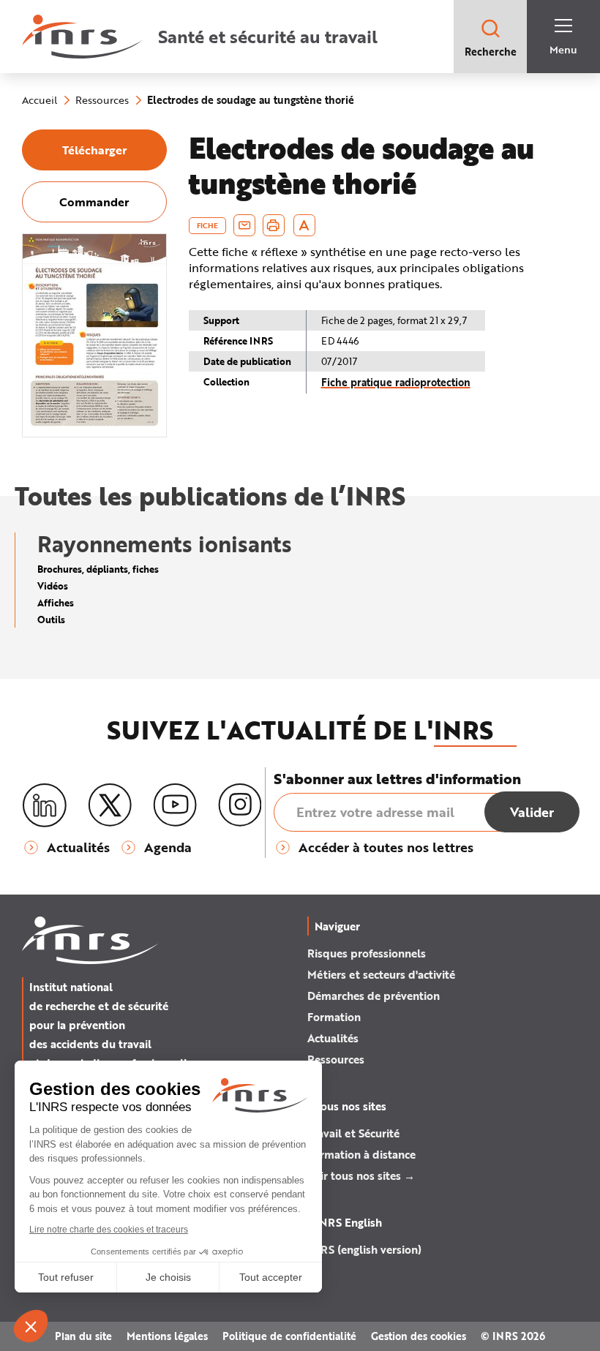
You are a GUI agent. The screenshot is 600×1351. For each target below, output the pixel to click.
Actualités (333, 1038)
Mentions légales (167, 1336)
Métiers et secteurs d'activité (381, 974)
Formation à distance (361, 1154)
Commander (94, 201)
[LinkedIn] (45, 806)
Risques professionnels (366, 953)
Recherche (491, 51)
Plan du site (83, 1336)
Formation (334, 1017)
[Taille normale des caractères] (304, 225)
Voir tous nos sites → (361, 1175)
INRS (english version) (364, 1249)
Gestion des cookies (418, 1336)
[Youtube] (175, 805)
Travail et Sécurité (353, 1133)
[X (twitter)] (110, 805)
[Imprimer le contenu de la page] (273, 225)
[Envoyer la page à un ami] (244, 225)
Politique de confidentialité (289, 1336)
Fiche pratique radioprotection (395, 382)
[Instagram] (240, 805)
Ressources (335, 1059)
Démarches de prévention (373, 995)
